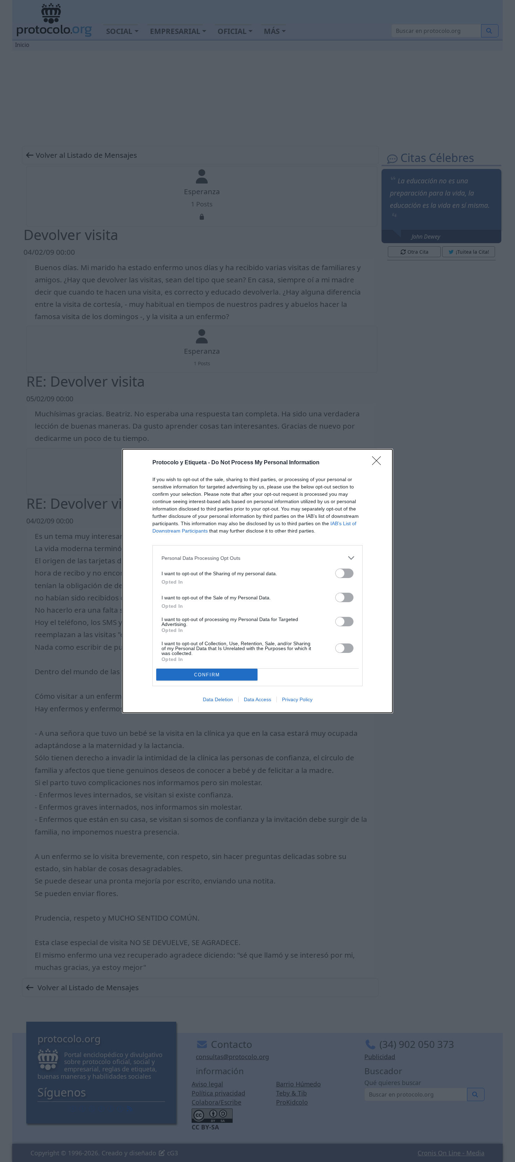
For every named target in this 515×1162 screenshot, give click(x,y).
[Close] (378, 463)
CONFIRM (207, 674)
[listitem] (257, 558)
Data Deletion (218, 699)
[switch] (344, 573)
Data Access (257, 699)
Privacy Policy (297, 699)
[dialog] (257, 581)
